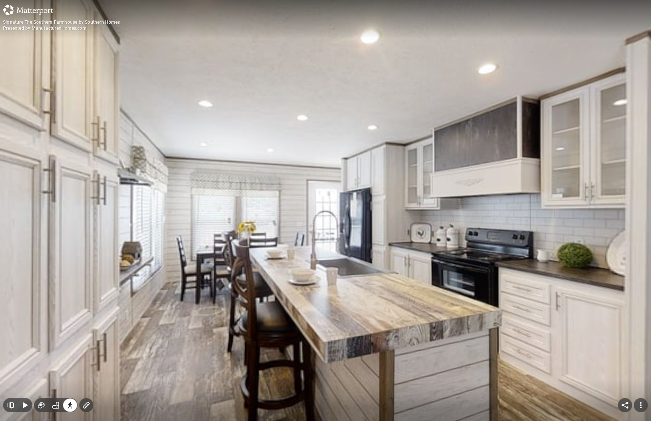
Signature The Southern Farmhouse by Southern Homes (61, 22)
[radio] (41, 405)
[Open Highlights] (10, 405)
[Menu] (641, 405)
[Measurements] (86, 405)
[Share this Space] (625, 405)
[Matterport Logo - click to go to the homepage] (28, 10)
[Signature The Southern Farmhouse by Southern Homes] (325, 210)
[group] (56, 405)
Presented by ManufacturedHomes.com (44, 28)
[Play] (25, 405)
